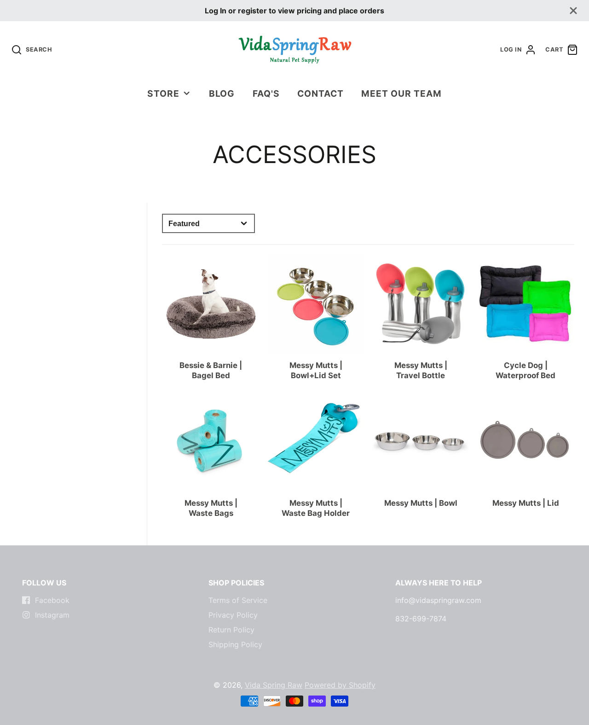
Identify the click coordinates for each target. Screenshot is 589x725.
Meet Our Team (401, 93)
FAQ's (266, 93)
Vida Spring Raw (273, 685)
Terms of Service (237, 600)
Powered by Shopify (340, 685)
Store (163, 93)
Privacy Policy (233, 615)
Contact (320, 93)
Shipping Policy (235, 644)
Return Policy (231, 629)
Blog (222, 93)
